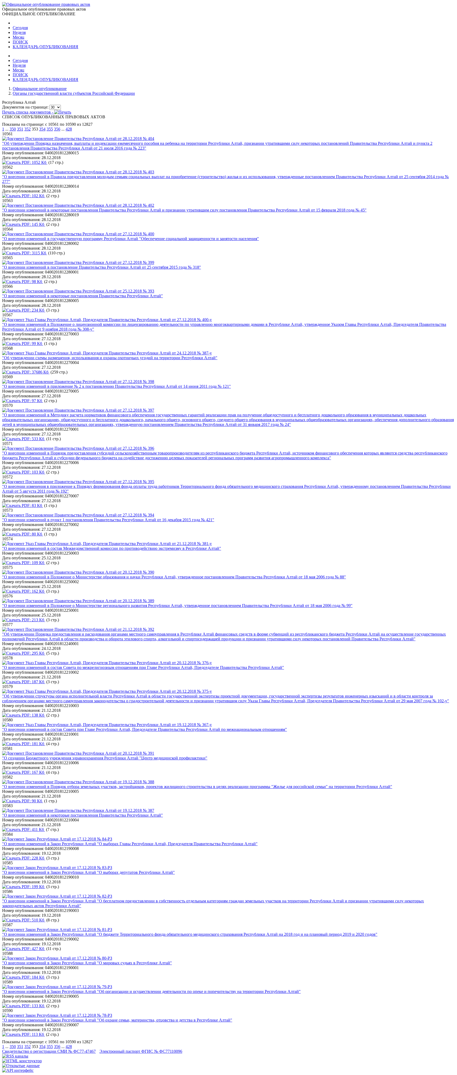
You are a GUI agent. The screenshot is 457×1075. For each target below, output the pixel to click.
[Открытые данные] (21, 1065)
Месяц (18, 37)
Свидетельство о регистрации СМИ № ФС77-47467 (49, 1051)
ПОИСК (20, 42)
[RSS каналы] (15, 1056)
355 (50, 129)
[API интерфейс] (18, 1070)
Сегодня (20, 27)
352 (27, 129)
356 (57, 129)
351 (20, 129)
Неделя (19, 32)
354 (42, 129)
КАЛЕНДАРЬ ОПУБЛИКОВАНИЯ (45, 46)
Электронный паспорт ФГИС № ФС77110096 (140, 1051)
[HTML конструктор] (22, 1061)
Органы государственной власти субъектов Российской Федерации (74, 93)
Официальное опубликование (40, 88)
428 (69, 129)
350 (13, 129)
